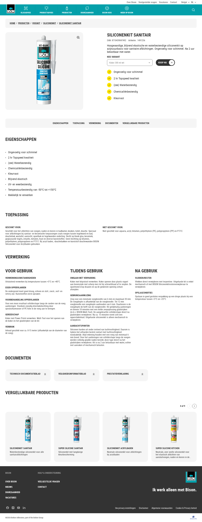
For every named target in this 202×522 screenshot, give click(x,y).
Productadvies (46, 12)
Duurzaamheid (87, 12)
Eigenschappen (60, 123)
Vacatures (163, 2)
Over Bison (131, 2)
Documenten (111, 123)
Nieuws (9, 486)
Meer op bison (127, 12)
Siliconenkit (49, 23)
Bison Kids (107, 12)
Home (12, 23)
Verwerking (95, 123)
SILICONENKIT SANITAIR (70, 23)
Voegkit (36, 23)
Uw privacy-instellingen (125, 508)
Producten (67, 12)
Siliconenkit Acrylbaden (120, 448)
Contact (173, 2)
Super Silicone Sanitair (70, 448)
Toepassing (79, 123)
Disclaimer (143, 508)
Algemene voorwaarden (162, 508)
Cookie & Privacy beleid (186, 508)
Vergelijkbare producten (136, 123)
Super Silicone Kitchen (167, 448)
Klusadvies (26, 12)
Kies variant (113, 57)
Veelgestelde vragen (148, 2)
